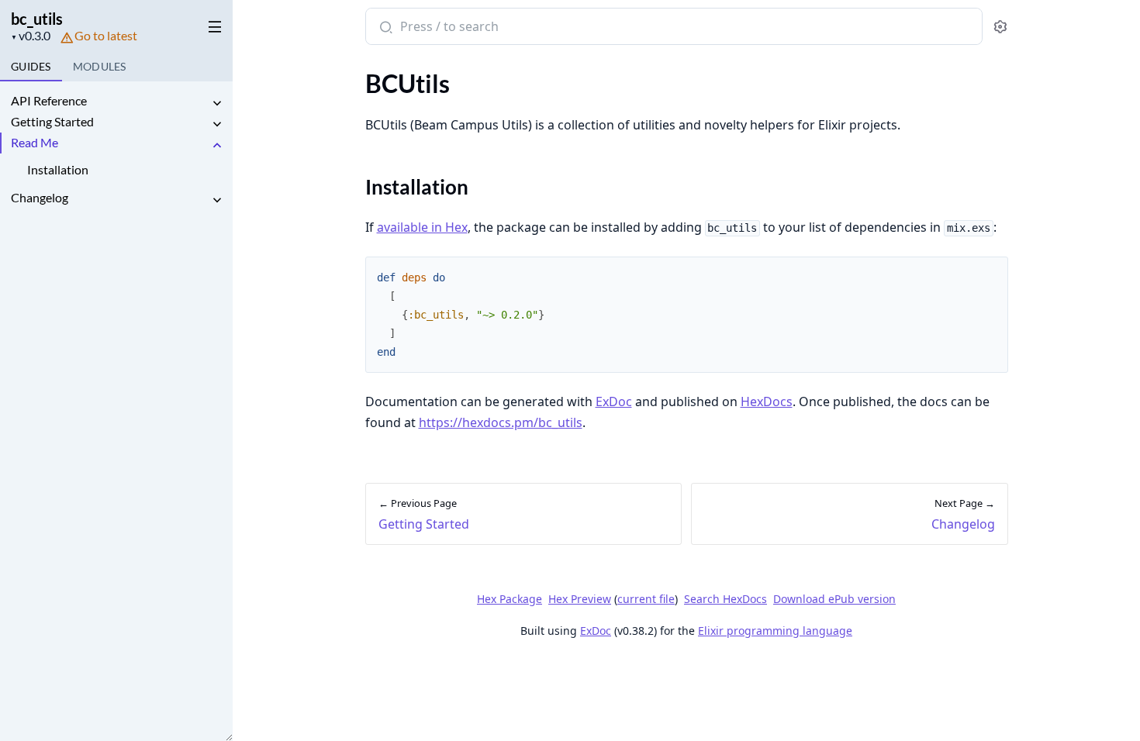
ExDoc (614, 401)
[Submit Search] (384, 28)
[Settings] (1000, 27)
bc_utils (37, 18)
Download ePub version (834, 598)
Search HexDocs (725, 599)
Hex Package (509, 598)
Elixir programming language (775, 630)
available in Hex (422, 227)
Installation (57, 169)
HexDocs (767, 401)
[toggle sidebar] (212, 24)
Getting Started (52, 121)
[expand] (217, 103)
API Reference (49, 100)
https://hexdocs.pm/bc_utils (500, 422)
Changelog (39, 197)
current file (646, 598)
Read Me (34, 142)
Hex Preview (579, 598)
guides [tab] (31, 66)
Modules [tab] (99, 66)
